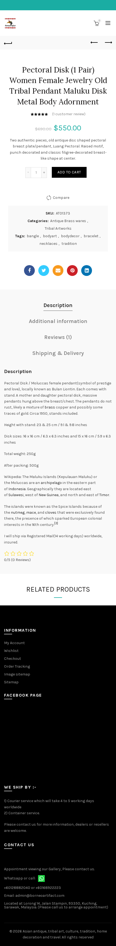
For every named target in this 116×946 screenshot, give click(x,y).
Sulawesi (15, 495)
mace (31, 512)
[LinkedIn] (86, 270)
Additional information (58, 321)
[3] (56, 523)
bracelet (91, 236)
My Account (14, 643)
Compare (61, 197)
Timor (104, 495)
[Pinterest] (72, 270)
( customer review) (69, 114)
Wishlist (11, 650)
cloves (50, 512)
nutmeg (18, 512)
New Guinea (49, 495)
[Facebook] (29, 270)
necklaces (48, 243)
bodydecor (70, 236)
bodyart (50, 236)
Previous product (94, 42)
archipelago (51, 482)
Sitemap (11, 682)
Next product (108, 42)
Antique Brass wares (68, 221)
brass (50, 407)
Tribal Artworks (58, 228)
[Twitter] (43, 270)
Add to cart (69, 172)
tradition (69, 243)
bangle (33, 236)
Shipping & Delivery (58, 353)
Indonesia (17, 489)
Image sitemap (17, 674)
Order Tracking (17, 666)
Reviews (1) (58, 337)
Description (58, 305)
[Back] (8, 42)
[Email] (58, 270)
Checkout (12, 658)
